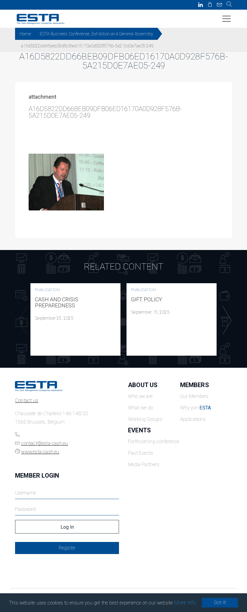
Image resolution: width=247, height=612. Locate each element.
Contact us (26, 400)
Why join (195, 408)
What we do (140, 408)
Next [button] (226, 320)
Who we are (140, 396)
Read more (76, 319)
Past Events (140, 453)
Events (139, 430)
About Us (143, 385)
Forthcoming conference (153, 441)
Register (67, 548)
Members (194, 385)
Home (25, 33)
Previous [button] (21, 320)
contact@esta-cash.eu (44, 443)
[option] (75, 319)
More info (185, 602)
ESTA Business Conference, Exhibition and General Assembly (96, 33)
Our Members (194, 396)
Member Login (37, 475)
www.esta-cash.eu (40, 452)
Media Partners (143, 464)
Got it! (220, 602)
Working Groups (145, 419)
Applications (193, 419)
